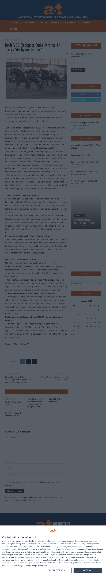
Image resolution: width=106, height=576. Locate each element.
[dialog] (53, 551)
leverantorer (17, 541)
